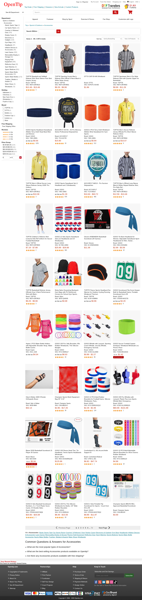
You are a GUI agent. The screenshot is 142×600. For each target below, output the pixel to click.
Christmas (6, 95)
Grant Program (47, 585)
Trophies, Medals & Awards (11, 80)
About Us (13, 578)
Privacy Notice (15, 575)
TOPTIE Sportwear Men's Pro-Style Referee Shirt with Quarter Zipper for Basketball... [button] (126, 78)
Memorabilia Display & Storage (12, 56)
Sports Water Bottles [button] (41, 537)
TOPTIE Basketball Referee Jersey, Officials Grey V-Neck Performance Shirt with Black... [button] (38, 292)
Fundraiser (46, 578)
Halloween (6, 92)
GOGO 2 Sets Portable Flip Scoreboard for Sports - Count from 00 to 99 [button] (96, 506)
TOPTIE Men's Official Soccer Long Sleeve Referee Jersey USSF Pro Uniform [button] (38, 185)
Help (124, 2)
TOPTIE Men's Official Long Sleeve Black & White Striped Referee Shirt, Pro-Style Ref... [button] (125, 185)
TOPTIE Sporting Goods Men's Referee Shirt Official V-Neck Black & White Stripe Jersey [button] (68, 78)
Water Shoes (10, 84)
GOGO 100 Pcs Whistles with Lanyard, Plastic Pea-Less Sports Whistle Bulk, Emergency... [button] (124, 399)
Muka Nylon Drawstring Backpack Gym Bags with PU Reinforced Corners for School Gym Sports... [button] (66, 292)
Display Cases (10, 35)
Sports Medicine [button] (112, 535)
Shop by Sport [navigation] (67, 19)
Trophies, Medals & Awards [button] (58, 537)
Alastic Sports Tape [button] (46, 532)
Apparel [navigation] (35, 19)
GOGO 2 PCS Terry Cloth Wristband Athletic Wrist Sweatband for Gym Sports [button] (96, 132)
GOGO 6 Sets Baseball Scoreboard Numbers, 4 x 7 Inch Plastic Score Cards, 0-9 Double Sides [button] (38, 506)
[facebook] (96, 582)
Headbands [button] (124, 532)
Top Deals (28, 7)
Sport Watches (11, 67)
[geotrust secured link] (109, 593)
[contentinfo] (13, 4)
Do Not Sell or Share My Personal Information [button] (110, 585)
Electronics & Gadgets (9, 39)
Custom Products (71, 7)
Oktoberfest (6, 99)
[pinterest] (107, 582)
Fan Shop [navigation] (106, 19)
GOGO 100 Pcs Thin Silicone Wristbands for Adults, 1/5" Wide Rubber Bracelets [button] (66, 506)
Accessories (48, 25)
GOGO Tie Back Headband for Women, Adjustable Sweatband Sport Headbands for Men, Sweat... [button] (126, 239)
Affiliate (44, 572)
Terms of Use (79, 575)
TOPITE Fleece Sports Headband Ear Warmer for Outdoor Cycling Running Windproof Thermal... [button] (97, 292)
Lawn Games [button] (40, 535)
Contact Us (78, 588)
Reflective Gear (11, 64)
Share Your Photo (16, 582)
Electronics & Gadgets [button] (103, 532)
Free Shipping (38, 7)
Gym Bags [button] (115, 532)
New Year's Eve (8, 97)
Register (85, 2)
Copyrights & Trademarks (19, 572)
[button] (133, 2)
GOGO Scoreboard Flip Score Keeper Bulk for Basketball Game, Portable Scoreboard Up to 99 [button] (126, 292)
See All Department (12, 12)
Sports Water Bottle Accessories (11, 73)
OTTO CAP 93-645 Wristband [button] (94, 76)
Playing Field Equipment (10, 61)
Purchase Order (80, 572)
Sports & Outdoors (9, 21)
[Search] (115, 12)
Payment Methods (81, 582)
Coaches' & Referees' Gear (12, 31)
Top (26, 25)
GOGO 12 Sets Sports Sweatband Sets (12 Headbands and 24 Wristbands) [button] (67, 239)
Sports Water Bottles (13, 77)
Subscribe (129, 575)
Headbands (10, 45)
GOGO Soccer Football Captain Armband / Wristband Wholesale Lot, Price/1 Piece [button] (126, 345)
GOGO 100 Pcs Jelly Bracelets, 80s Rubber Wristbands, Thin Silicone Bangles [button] (67, 345)
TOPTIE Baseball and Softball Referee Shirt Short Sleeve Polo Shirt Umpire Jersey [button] (39, 78)
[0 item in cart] (130, 13)
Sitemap (12, 588)
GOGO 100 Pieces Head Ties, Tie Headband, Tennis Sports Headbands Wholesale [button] (68, 452)
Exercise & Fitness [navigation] (87, 19)
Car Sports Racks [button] (59, 532)
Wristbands (10, 86)
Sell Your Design (48, 582)
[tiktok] (115, 582)
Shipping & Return (81, 578)
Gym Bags (10, 42)
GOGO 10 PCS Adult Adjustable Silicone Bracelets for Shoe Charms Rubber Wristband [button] (125, 452)
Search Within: (31, 31)
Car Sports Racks (12, 28)
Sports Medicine (12, 69)
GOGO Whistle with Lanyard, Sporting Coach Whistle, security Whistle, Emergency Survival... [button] (97, 345)
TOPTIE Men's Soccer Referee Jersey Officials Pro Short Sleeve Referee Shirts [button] (124, 132)
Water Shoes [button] (72, 537)
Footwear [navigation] (50, 19)
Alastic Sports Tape (12, 25)
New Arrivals (59, 7)
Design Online (79, 585)
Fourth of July (7, 101)
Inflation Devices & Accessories (11, 49)
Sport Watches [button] (101, 535)
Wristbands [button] (82, 537)
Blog (43, 588)
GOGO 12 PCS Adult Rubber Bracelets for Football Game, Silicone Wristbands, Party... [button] (97, 399)
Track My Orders (105, 2)
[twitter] (100, 582)
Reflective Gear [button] (90, 535)
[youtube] (103, 582)
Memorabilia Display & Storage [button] (56, 535)
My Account (95, 2)
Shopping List (116, 2)
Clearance (49, 7)
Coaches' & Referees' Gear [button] (75, 532)
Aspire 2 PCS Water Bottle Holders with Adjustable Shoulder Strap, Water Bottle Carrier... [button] (39, 345)
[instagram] (111, 582)
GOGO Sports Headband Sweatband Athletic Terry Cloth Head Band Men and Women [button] (39, 132)
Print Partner (46, 575)
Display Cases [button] (90, 532)
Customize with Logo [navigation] (126, 19)
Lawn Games (11, 52)
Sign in (78, 2)
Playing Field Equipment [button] (75, 535)
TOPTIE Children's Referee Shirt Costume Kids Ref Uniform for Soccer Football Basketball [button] (39, 239)
